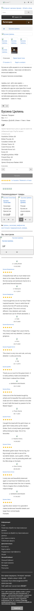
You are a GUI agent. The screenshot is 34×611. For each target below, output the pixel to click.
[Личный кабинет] (25, 2)
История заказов (7, 563)
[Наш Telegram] (3, 188)
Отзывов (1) (7, 62)
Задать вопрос (20, 62)
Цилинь (5, 225)
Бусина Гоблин (7, 444)
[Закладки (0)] (28, 2)
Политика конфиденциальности (14, 601)
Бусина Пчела (6, 416)
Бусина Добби (7, 366)
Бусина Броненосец (8, 324)
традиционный (15, 228)
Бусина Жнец (6, 389)
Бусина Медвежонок (8, 269)
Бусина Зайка (6, 499)
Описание (6, 58)
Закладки (4, 565)
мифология (21, 225)
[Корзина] (31, 2)
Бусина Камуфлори (8, 294)
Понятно (17, 608)
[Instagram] (11, 188)
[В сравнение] (7, 106)
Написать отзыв (25, 180)
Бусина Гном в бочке (8, 472)
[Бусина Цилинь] (17, 34)
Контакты (5, 546)
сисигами (12, 225)
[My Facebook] (7, 188)
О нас (3, 525)
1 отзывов (15, 180)
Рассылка (4, 568)
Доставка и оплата (8, 538)
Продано (17, 175)
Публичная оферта (7, 541)
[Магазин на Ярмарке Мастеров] (5, 188)
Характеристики (19, 58)
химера (24, 228)
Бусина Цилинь (14, 29)
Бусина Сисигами (6, 201)
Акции (3, 554)
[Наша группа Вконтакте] (9, 188)
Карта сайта (5, 549)
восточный (5, 228)
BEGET (23, 586)
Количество (4, 166)
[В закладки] (3, 106)
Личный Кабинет (7, 560)
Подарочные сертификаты (11, 552)
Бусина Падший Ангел (9, 347)
